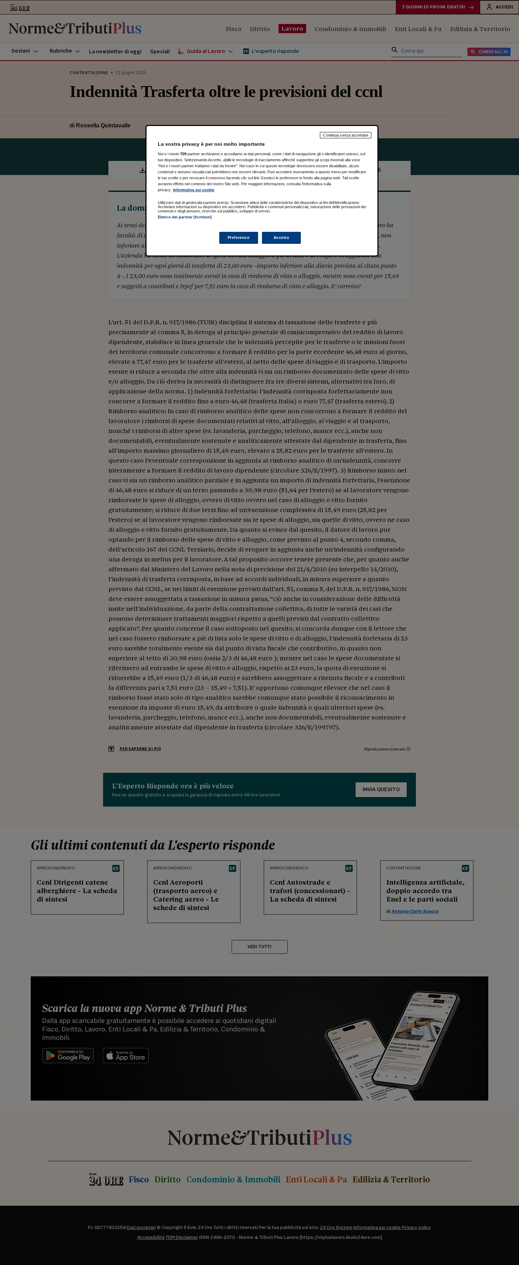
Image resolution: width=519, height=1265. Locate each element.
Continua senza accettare (345, 135)
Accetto (282, 237)
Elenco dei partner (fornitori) (185, 217)
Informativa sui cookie (193, 190)
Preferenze (239, 237)
